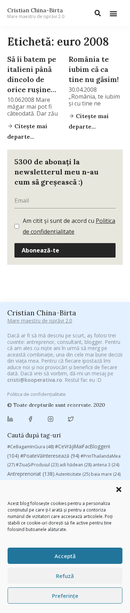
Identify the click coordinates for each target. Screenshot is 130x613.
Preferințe (65, 595)
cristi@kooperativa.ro (34, 379)
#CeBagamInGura (30, 446)
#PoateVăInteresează (49, 456)
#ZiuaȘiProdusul (37, 465)
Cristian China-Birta (35, 13)
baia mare (106, 474)
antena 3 (106, 465)
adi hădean (76, 465)
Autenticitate (73, 474)
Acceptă (65, 556)
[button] (118, 489)
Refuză (65, 575)
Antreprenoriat (31, 473)
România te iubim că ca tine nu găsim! (94, 69)
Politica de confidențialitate (36, 394)
